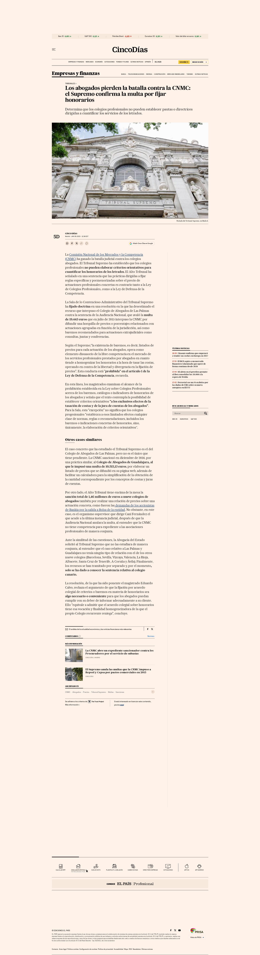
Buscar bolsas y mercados (185, 406)
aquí (122, 705)
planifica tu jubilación (114, 870)
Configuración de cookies (88, 949)
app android (199, 870)
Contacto (55, 949)
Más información (72, 705)
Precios (86, 692)
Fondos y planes (122, 62)
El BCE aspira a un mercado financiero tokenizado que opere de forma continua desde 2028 (189, 364)
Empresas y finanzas (76, 62)
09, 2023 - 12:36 (79, 236)
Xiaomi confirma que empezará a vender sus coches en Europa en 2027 (190, 354)
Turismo (190, 74)
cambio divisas (133, 870)
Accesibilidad (118, 949)
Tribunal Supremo (98, 692)
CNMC (67, 692)
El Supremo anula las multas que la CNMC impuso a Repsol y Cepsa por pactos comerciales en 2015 (118, 671)
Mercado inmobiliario (175, 74)
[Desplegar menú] (54, 49)
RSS (130, 949)
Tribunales (70, 84)
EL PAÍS (156, 61)
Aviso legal (63, 949)
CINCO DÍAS (71, 233)
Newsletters (137, 949)
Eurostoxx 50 (150, 36)
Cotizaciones (109, 62)
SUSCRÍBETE (184, 62)
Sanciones (120, 692)
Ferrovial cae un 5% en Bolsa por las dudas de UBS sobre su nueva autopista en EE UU (190, 385)
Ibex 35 (61, 36)
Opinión (148, 62)
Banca (123, 74)
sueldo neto (95, 870)
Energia (149, 74)
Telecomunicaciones (136, 74)
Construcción (159, 74)
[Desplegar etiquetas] (153, 692)
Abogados (76, 692)
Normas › (151, 636)
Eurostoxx (184, 419)
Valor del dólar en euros (185, 36)
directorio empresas (150, 870)
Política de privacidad (105, 949)
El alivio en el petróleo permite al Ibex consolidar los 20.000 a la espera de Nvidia (189, 374)
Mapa (126, 949)
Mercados (89, 62)
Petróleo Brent (117, 36)
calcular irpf (60, 870)
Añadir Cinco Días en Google (143, 243)
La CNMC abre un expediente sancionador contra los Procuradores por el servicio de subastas (119, 652)
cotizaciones (168, 870)
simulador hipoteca (78, 870)
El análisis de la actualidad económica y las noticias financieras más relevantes (100, 629)
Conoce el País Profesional (130, 883)
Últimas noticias (137, 62)
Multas (110, 692)
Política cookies (73, 949)
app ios (186, 870)
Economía (99, 62)
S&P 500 (88, 36)
